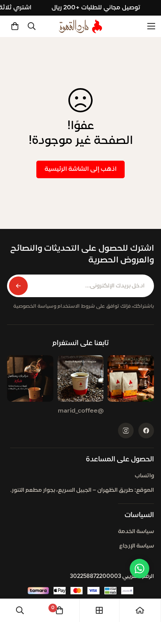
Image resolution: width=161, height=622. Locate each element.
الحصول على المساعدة (120, 459)
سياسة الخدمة (136, 532)
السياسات (139, 515)
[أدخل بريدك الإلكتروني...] (18, 285)
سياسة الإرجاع (136, 546)
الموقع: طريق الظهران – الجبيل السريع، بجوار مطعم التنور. (82, 490)
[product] (140, 610)
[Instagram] (126, 430)
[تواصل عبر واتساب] (139, 568)
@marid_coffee (81, 411)
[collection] (99, 610)
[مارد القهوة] (80, 26)
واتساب (144, 476)
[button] (15, 26)
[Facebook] (146, 430)
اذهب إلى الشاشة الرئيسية (80, 169)
